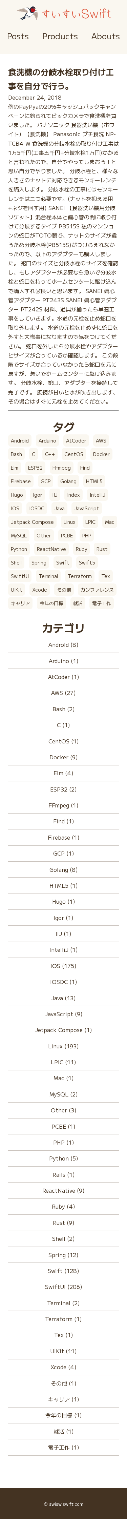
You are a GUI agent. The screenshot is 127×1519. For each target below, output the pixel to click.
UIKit (16, 589)
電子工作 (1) (63, 1447)
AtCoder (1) (63, 677)
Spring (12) (63, 1255)
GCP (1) (63, 853)
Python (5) (63, 1158)
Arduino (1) (64, 661)
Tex (105, 576)
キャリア (20, 603)
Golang (68, 481)
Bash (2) (63, 709)
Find (85, 467)
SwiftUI (20, 576)
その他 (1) (64, 1383)
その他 (64, 589)
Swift (62, 562)
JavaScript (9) (64, 1014)
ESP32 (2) (63, 789)
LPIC (90, 521)
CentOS (73, 454)
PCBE (67, 535)
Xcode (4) (63, 1367)
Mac (109, 521)
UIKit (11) (63, 1351)
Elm (14, 467)
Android (20, 440)
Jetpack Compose (32, 521)
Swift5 (87, 562)
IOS (15, 508)
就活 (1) (64, 1431)
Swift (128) (63, 1271)
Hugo (17, 494)
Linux (70, 521)
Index (73, 494)
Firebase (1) (64, 837)
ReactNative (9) (63, 1190)
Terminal (48, 576)
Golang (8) (63, 869)
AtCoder (76, 440)
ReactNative (51, 549)
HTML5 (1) (63, 885)
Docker (101, 454)
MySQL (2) (63, 1094)
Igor (37, 494)
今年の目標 (51, 603)
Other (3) (64, 1110)
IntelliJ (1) (63, 949)
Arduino (47, 440)
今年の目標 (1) (63, 1415)
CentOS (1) (63, 741)
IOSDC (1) (63, 982)
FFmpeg (61, 467)
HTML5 (94, 481)
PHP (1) (63, 1142)
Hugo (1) (63, 901)
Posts (18, 36)
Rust (102, 549)
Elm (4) (63, 773)
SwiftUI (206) (63, 1286)
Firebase (21, 481)
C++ (50, 454)
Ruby (81, 549)
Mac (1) (64, 1078)
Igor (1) (63, 918)
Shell (16, 562)
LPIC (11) (63, 1062)
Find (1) (63, 821)
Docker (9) (63, 757)
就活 (78, 603)
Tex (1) (63, 1335)
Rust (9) (64, 1222)
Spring (38, 562)
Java (59, 508)
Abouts (105, 36)
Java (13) (63, 998)
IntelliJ (97, 494)
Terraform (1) (63, 1319)
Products (60, 36)
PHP (86, 535)
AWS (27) (63, 693)
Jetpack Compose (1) (63, 1030)
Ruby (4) (63, 1206)
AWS (101, 440)
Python (19, 549)
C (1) (63, 725)
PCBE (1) (63, 1126)
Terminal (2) (63, 1303)
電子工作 (101, 603)
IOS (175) (63, 966)
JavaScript (86, 508)
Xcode (39, 589)
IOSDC (36, 508)
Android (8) (63, 644)
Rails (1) (63, 1174)
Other (44, 535)
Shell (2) (63, 1238)
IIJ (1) (63, 933)
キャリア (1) (63, 1399)
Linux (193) (63, 1046)
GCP (45, 481)
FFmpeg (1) (63, 805)
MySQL (19, 535)
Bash (16, 454)
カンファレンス (97, 589)
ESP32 (35, 467)
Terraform (80, 576)
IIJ (55, 494)
